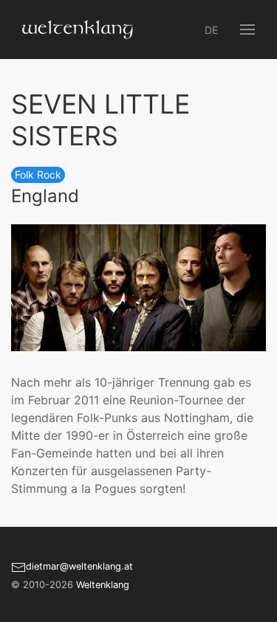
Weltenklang (102, 584)
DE (211, 30)
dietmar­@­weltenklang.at (79, 566)
